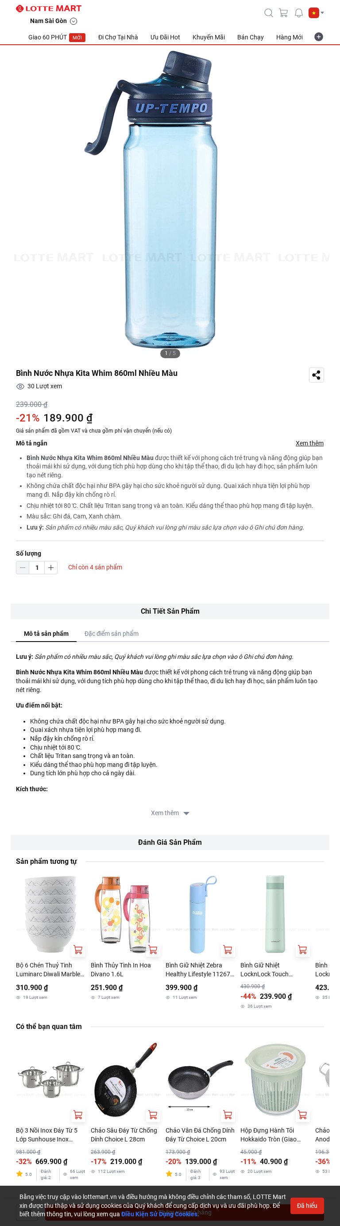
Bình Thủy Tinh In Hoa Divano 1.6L (121, 970)
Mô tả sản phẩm (46, 633)
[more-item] (318, 36)
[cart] (283, 13)
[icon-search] (268, 13)
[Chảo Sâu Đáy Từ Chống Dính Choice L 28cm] (125, 1080)
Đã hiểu (307, 1205)
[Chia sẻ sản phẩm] (316, 375)
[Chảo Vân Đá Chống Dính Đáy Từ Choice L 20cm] (200, 1080)
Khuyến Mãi (209, 37)
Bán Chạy (250, 37)
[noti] (299, 13)
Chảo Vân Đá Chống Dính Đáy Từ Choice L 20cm (200, 1135)
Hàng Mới (289, 37)
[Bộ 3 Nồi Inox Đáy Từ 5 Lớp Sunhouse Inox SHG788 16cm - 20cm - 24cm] (50, 1080)
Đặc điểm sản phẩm (112, 633)
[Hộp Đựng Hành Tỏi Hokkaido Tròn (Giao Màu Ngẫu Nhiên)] (275, 1080)
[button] (316, 13)
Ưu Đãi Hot (165, 37)
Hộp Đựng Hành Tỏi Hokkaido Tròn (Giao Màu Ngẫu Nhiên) (268, 1135)
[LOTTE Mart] (52, 9)
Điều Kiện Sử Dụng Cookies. (160, 1214)
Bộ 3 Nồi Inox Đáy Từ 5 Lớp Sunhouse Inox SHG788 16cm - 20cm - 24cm (47, 1135)
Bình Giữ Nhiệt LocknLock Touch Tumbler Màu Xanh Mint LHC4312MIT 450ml (273, 970)
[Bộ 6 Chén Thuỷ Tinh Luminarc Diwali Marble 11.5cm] (50, 915)
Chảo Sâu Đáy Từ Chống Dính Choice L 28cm (124, 1135)
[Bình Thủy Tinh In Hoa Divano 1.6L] (125, 915)
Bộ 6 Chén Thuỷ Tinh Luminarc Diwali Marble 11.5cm (48, 970)
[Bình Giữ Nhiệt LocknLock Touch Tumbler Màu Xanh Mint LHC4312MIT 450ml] (275, 915)
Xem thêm (310, 443)
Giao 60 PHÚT (55, 37)
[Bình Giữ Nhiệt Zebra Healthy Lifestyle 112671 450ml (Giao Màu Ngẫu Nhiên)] (200, 915)
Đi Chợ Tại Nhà (118, 37)
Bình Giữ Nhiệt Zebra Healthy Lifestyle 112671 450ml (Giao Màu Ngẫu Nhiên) (200, 970)
